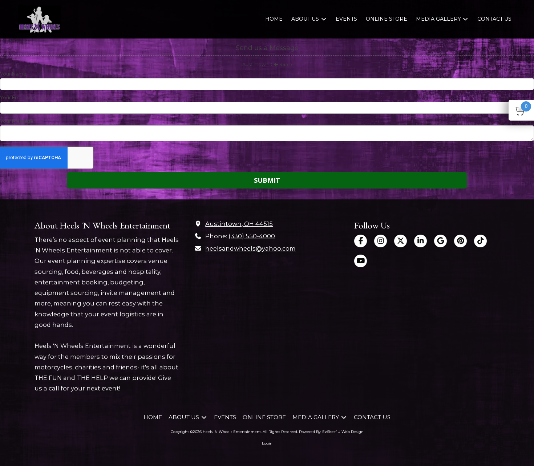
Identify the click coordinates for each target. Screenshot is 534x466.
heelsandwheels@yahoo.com (250, 248)
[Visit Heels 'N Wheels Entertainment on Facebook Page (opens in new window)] (360, 241)
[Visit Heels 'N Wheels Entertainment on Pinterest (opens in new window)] (460, 241)
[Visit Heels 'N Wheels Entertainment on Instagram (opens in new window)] (380, 241)
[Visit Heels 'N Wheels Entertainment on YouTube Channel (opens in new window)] (360, 261)
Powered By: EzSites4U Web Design (331, 431)
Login (267, 443)
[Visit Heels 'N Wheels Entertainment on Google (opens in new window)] (440, 241)
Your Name (13, 74)
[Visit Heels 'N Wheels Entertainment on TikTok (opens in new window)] (480, 241)
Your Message (16, 121)
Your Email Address (22, 97)
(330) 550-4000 (251, 236)
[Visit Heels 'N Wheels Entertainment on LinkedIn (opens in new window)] (420, 241)
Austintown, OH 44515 (239, 223)
